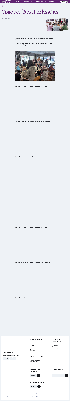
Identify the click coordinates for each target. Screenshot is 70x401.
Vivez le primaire (51, 1)
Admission (38, 1)
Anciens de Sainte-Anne (35, 360)
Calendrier (32, 349)
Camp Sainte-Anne (34, 361)
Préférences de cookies (34, 395)
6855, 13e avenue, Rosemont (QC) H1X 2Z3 (11, 355)
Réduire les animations (34, 396)
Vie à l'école (32, 348)
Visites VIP (32, 345)
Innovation (54, 345)
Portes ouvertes (44, 1)
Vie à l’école (33, 1)
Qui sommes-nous (19, 1)
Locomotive (59, 396)
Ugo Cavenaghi (55, 348)
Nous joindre (32, 350)
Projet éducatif (27, 1)
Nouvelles (54, 346)
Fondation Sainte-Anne (35, 358)
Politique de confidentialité (35, 393)
